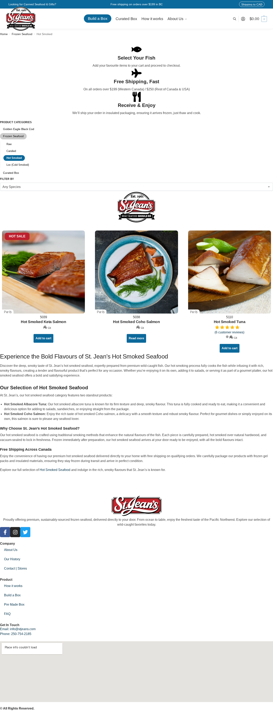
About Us (10, 550)
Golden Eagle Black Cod (18, 129)
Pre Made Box (14, 604)
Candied (11, 151)
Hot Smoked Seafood (55, 470)
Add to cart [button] (43, 338)
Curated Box (11, 172)
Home (4, 34)
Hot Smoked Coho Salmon (136, 322)
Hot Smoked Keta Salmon (43, 322)
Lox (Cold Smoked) (17, 164)
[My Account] (243, 19)
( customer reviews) (229, 332)
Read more (136, 338)
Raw (9, 144)
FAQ (7, 614)
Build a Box (12, 595)
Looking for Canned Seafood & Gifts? (32, 4)
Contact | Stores (15, 568)
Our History (12, 559)
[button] (258, 19)
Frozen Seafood (22, 34)
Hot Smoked (14, 157)
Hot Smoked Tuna (230, 322)
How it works (13, 586)
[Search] (237, 19)
